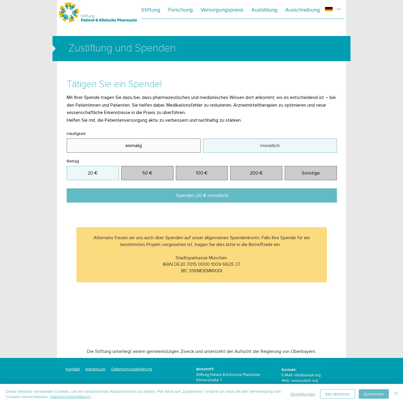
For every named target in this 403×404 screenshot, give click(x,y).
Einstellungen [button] (303, 394)
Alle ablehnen (337, 394)
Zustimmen (374, 394)
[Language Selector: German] (332, 9)
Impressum (95, 369)
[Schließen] (395, 394)
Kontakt (73, 369)
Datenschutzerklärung (131, 369)
